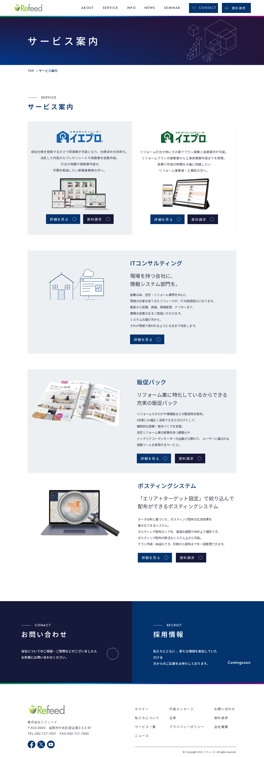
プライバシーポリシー (186, 726)
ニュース (142, 735)
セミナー (142, 708)
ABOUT (87, 8)
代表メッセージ (181, 708)
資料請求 (239, 8)
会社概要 (221, 726)
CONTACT (208, 8)
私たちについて (147, 717)
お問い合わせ (224, 708)
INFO (131, 8)
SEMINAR (172, 8)
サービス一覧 (145, 726)
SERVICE (110, 8)
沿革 (172, 717)
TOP (31, 71)
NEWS (150, 8)
